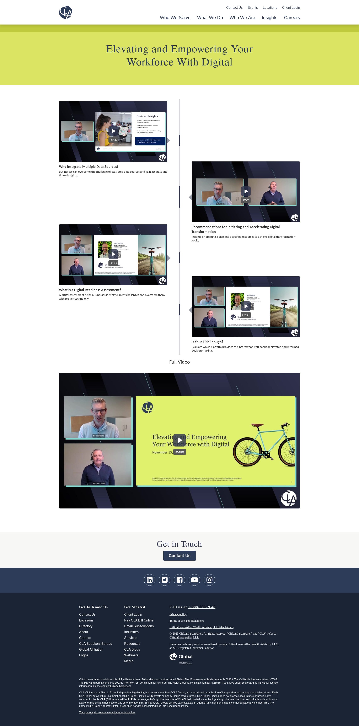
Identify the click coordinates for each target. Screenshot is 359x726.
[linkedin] (149, 580)
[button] (113, 131)
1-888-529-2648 (201, 607)
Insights (269, 17)
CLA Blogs (132, 649)
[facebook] (179, 580)
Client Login (291, 7)
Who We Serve (175, 17)
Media (128, 661)
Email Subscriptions (139, 626)
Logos (83, 655)
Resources (132, 643)
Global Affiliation (91, 649)
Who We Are (242, 17)
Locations (270, 7)
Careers (292, 17)
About (83, 632)
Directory (85, 626)
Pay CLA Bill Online (139, 620)
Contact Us (234, 7)
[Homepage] (65, 12)
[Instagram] (209, 580)
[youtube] (194, 580)
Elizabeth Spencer (120, 686)
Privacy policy (178, 614)
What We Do (210, 17)
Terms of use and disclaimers (187, 620)
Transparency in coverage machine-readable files (107, 712)
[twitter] (164, 580)
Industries (131, 632)
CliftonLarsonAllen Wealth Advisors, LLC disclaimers (202, 627)
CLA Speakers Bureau (95, 643)
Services (130, 638)
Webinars (131, 655)
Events (253, 7)
